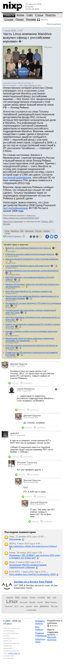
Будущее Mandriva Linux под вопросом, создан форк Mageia (32, 271)
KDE (54, 598)
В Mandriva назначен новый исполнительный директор (29, 254)
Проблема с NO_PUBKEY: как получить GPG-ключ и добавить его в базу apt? (34, 556)
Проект (20, 19)
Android (10, 598)
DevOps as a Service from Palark (33, 582)
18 (23, 319)
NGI (22, 231)
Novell (40, 602)
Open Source (51, 602)
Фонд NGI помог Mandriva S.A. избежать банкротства (28, 291)
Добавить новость (40, 622)
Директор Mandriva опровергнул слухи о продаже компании (31, 259)
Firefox (32, 598)
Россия (38, 231)
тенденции (31, 610)
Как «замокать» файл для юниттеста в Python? (33, 546)
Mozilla (32, 602)
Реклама (31, 19)
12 (18, 305)
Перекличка (15, 539)
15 (23, 354)
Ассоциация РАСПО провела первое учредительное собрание (28, 566)
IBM (48, 598)
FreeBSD (41, 598)
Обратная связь (40, 640)
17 (22, 326)
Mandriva (15, 231)
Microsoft (23, 602)
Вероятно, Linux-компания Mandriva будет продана (28, 248)
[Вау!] (40, 236)
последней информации (17, 177)
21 (24, 539)
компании (29, 231)
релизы (44, 606)
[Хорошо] (37, 236)
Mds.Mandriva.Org (32, 85)
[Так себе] (34, 236)
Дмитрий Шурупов (13, 221)
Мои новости (39, 628)
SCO (16, 606)
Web (36, 606)
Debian (24, 598)
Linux (7, 231)
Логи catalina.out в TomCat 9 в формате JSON (32, 574)
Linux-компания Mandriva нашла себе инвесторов (27, 266)
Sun (22, 606)
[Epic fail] (31, 236)
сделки (46, 231)
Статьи (39, 15)
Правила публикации (41, 634)
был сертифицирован (15, 208)
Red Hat (8, 606)
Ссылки (8, 19)
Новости (9, 15)
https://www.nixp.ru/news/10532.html (21, 218)
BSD (17, 597)
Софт (29, 15)
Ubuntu (29, 606)
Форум (20, 15)
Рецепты (51, 15)
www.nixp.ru (14, 653)
